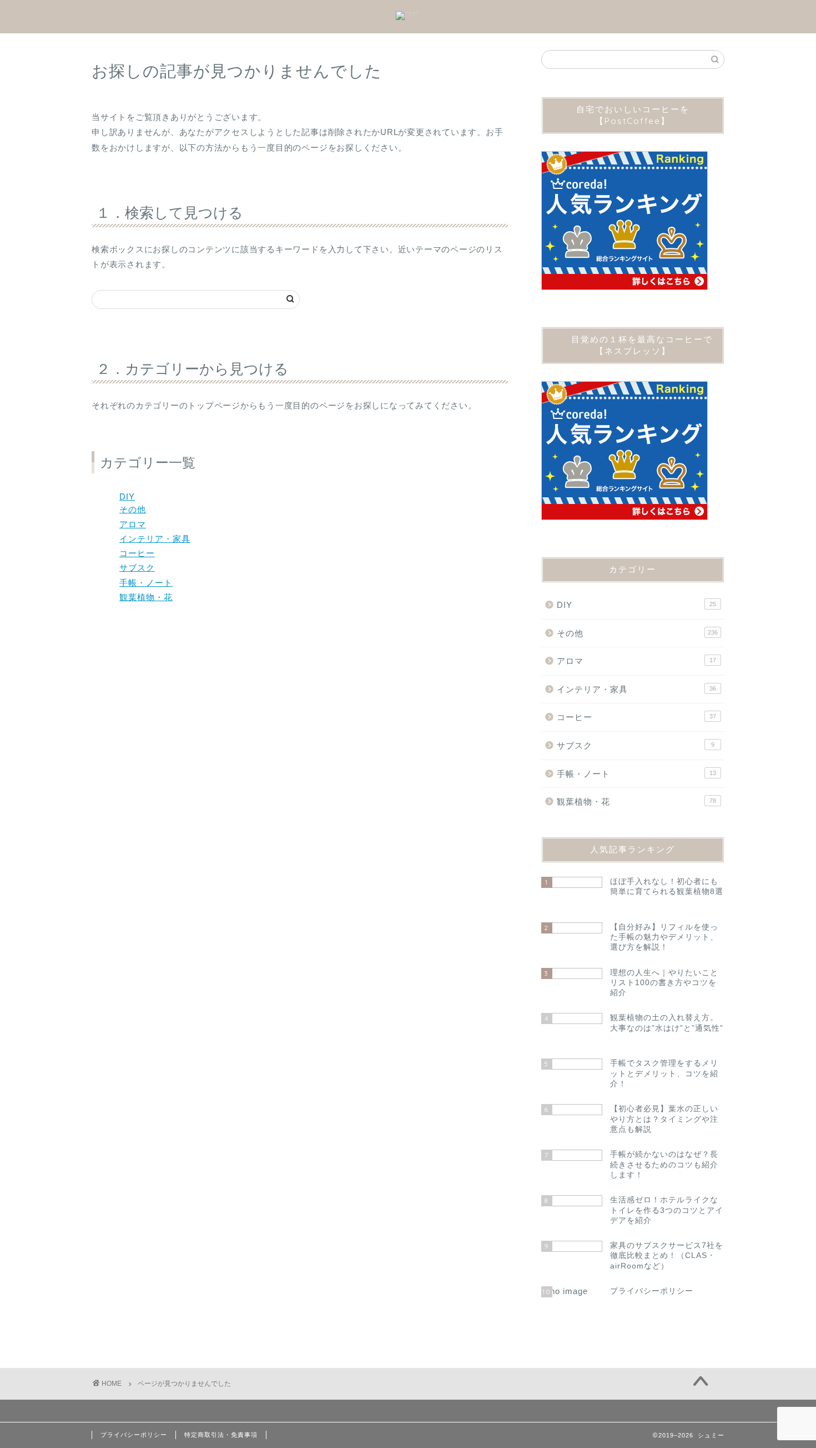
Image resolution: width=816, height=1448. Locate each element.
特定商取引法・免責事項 (221, 1434)
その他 (132, 509)
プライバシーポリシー (133, 1434)
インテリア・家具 (154, 538)
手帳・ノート (146, 582)
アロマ (132, 524)
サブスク (137, 567)
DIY (127, 496)
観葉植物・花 (146, 597)
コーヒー (137, 553)
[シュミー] (408, 12)
